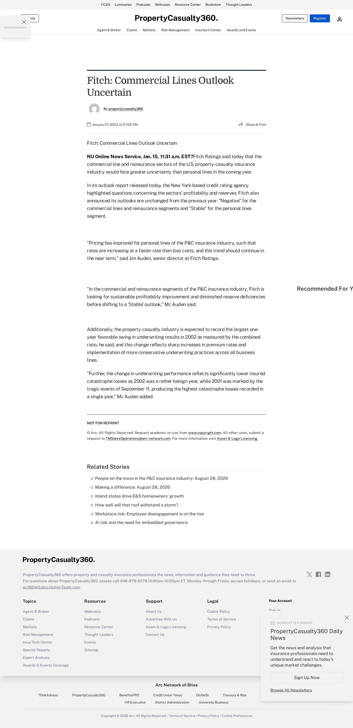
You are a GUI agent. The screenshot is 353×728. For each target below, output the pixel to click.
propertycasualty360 (126, 109)
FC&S (105, 4)
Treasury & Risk (235, 695)
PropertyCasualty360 (88, 695)
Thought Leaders (239, 4)
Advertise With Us (161, 619)
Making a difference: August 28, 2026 (132, 487)
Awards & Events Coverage (46, 665)
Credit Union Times (167, 695)
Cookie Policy (218, 611)
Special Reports (36, 650)
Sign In (274, 610)
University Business (213, 702)
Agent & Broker (36, 611)
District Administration (172, 702)
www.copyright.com (204, 433)
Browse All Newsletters (291, 690)
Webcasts (162, 4)
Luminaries (123, 4)
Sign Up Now (307, 677)
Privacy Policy (219, 627)
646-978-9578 (133, 581)
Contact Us (155, 634)
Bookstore (213, 4)
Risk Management (38, 634)
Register (319, 18)
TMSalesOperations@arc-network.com (138, 438)
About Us (154, 611)
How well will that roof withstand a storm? (136, 504)
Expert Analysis (36, 658)
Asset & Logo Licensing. (237, 438)
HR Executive (135, 702)
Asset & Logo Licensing (166, 627)
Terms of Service (221, 619)
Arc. (132, 716)
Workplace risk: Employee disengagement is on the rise (149, 513)
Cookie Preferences (237, 716)
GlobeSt (202, 695)
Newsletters (295, 18)
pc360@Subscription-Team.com (51, 587)
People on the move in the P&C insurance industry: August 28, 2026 (161, 478)
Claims (28, 619)
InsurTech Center (37, 642)
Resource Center (188, 4)
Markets (30, 627)
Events (90, 642)
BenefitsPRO (129, 695)
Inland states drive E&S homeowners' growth (139, 496)
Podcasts (143, 4)
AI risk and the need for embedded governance (141, 522)
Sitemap (91, 650)
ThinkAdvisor (48, 695)
